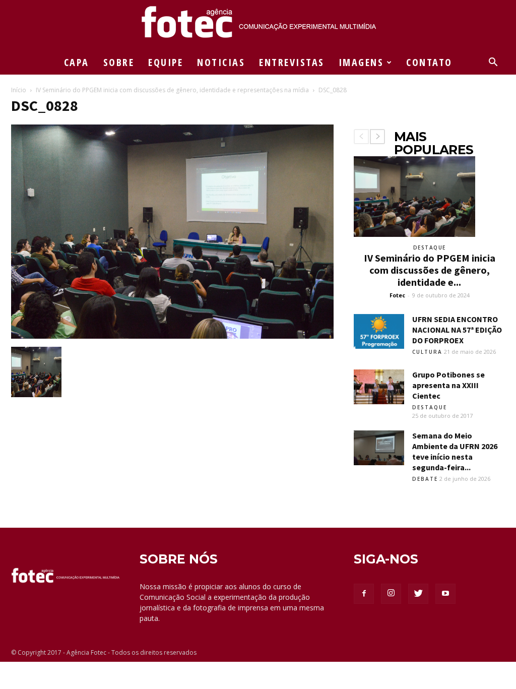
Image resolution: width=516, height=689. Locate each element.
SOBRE (119, 62)
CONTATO (429, 62)
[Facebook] (364, 594)
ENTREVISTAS (292, 62)
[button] (493, 63)
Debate (425, 478)
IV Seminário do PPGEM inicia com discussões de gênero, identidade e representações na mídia (172, 90)
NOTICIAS (221, 62)
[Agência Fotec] (258, 25)
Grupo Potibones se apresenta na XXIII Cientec (448, 385)
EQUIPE (165, 62)
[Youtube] (445, 594)
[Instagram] (391, 594)
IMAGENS (361, 62)
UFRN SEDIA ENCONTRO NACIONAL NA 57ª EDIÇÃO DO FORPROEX (457, 329)
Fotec (397, 295)
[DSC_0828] (172, 336)
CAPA (76, 62)
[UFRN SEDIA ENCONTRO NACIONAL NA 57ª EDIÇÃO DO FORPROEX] (379, 331)
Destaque (429, 247)
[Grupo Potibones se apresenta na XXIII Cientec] (379, 386)
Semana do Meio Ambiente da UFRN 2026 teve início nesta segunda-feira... (454, 451)
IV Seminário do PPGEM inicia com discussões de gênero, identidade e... (429, 270)
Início (18, 90)
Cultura (427, 351)
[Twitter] (418, 594)
